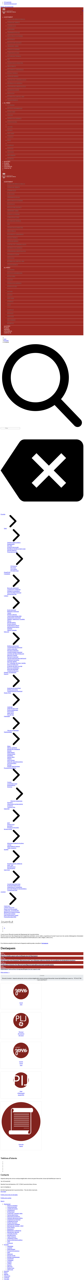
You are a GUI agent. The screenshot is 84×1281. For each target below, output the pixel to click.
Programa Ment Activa (13, 885)
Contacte (7, 168)
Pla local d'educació (12, 664)
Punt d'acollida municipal (14, 592)
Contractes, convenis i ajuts (16, 79)
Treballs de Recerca (12, 671)
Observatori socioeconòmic (15, 804)
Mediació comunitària (13, 591)
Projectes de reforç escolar (14, 666)
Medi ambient (11, 155)
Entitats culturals (12, 614)
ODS (8, 59)
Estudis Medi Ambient (13, 766)
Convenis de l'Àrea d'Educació (15, 653)
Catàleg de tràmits (13, 22)
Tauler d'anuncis (12, 100)
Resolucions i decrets (14, 42)
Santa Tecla (10, 713)
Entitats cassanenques (14, 108)
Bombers (9, 826)
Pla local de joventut (9, 913)
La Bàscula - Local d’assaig (11, 910)
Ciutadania (11, 105)
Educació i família (12, 655)
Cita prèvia (8, 166)
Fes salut (9, 545)
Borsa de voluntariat (13, 588)
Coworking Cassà (12, 783)
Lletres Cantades (12, 630)
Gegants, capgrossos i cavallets (16, 619)
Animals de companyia (13, 749)
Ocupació (10, 805)
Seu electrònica (12, 73)
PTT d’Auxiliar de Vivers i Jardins (16, 663)
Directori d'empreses (16, 801)
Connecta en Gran (12, 890)
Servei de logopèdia (12, 669)
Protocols (10, 93)
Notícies (7, 161)
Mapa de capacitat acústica (15, 761)
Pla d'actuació (11, 868)
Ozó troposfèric (11, 763)
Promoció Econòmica (14, 118)
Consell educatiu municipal (14, 647)
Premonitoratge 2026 (10, 917)
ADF (8, 823)
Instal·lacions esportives (14, 688)
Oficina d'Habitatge (13, 730)
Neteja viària (10, 757)
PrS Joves (13, 567)
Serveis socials (12, 122)
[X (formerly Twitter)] (4, 928)
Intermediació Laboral (13, 846)
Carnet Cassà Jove (9, 907)
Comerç (9, 782)
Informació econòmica (14, 83)
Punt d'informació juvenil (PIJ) (21, 1093)
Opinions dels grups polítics (16, 86)
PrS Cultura (13, 569)
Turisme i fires (11, 807)
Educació (10, 148)
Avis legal (3, 1191)
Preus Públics (11, 66)
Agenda (7, 165)
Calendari (10, 707)
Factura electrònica (14, 56)
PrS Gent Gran (14, 570)
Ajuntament (8, 17)
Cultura (10, 126)
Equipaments (11, 544)
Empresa (9, 787)
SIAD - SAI (10, 865)
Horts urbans (11, 760)
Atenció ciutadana (13, 49)
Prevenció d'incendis (13, 827)
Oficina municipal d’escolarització (16, 658)
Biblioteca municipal (13, 611)
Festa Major (10, 711)
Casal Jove (7, 906)
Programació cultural (13, 625)
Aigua (8, 746)
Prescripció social (12, 552)
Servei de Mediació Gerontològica (17, 888)
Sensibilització (11, 866)
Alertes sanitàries (12, 747)
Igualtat (10, 115)
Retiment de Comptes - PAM (15, 96)
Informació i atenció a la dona (15, 843)
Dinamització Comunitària (14, 887)
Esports (9, 130)
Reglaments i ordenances (15, 69)
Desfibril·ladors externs (14, 542)
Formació (10, 802)
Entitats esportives (12, 689)
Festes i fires (11, 111)
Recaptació (11, 39)
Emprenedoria (11, 785)
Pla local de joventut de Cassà (21, 1033)
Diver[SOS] (10, 145)
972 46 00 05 (7, 2)
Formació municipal (12, 657)
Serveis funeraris (11, 550)
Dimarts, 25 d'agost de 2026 (7, 6)
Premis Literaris (11, 624)
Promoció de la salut (13, 547)
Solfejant (9, 628)
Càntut (9, 613)
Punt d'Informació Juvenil (11, 915)
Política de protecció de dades (9, 1194)
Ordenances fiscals (13, 32)
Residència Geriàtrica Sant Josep (16, 549)
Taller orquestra (11, 848)
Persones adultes (12, 661)
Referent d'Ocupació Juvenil (12, 912)
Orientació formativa (13, 660)
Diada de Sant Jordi (12, 708)
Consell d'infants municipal (14, 652)
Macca (9, 621)
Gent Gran (10, 133)
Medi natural (10, 752)
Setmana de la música (13, 627)
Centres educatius (12, 649)
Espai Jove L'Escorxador (10, 909)
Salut (9, 140)
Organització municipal (15, 63)
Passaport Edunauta (12, 650)
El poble (7, 103)
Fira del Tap (10, 714)
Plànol (6, 163)
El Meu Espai (11, 29)
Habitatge (10, 152)
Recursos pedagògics (13, 667)
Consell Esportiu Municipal (14, 691)
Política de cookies (6, 1198)
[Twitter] (82, 11)
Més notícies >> (5, 972)
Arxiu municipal (11, 610)
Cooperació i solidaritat (14, 589)
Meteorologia (11, 754)
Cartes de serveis (12, 76)
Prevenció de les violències (14, 863)
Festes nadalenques (12, 710)
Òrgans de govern (13, 90)
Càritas (9, 845)
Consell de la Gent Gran (13, 884)
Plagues (9, 758)
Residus (9, 765)
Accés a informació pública (16, 19)
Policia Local (10, 824)
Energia (9, 751)
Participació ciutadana (15, 36)
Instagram (45, 943)
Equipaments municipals (14, 617)
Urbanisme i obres (13, 46)
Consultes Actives (13, 52)
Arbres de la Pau (11, 594)
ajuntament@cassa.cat (10, 3)
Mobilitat (10, 755)
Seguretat (10, 158)
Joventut (10, 137)
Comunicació (11, 26)
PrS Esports (13, 566)
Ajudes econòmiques (13, 646)
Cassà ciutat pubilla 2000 (14, 616)
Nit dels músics (11, 622)
